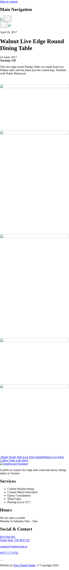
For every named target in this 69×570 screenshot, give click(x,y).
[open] (7, 19)
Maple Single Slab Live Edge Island (21, 457)
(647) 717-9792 (9, 552)
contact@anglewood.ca (13, 546)
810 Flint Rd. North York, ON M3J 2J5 (15, 538)
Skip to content (8, 1)
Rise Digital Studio (25, 565)
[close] (3, 25)
